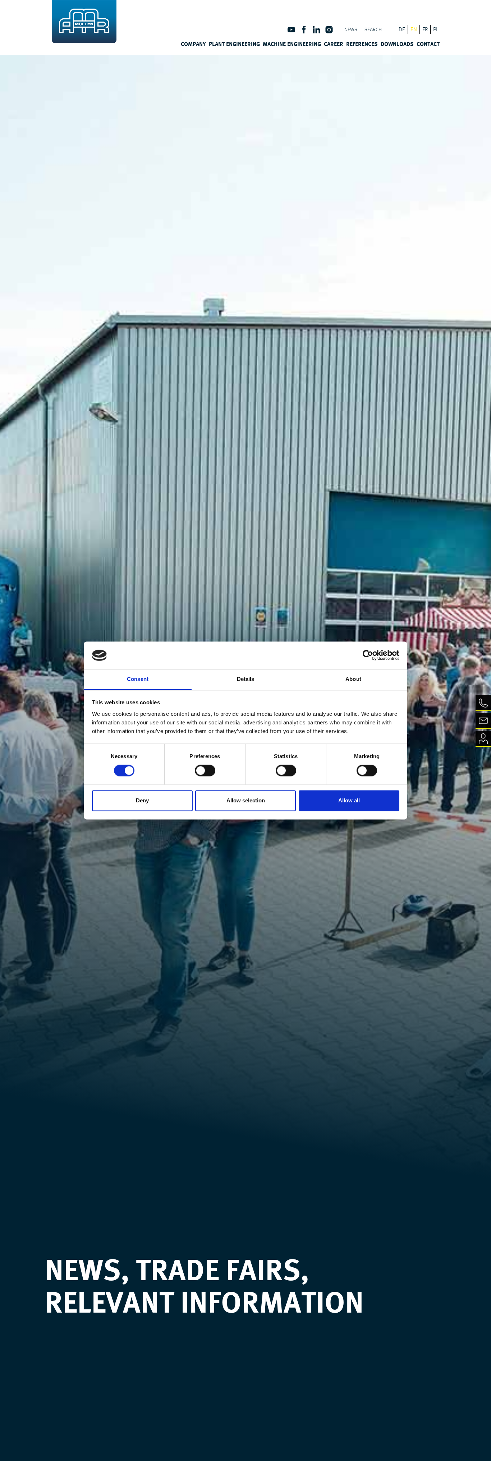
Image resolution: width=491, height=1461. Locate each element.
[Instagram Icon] (329, 32)
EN (413, 29)
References (362, 44)
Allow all (349, 800)
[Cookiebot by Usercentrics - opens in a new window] (367, 655)
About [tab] (353, 679)
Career (333, 44)
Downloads (397, 44)
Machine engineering (292, 44)
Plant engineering (234, 44)
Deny (142, 800)
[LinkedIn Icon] (316, 32)
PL (436, 29)
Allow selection (245, 800)
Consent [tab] (137, 679)
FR (425, 29)
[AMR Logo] (84, 21)
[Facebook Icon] (303, 32)
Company (193, 44)
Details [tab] (245, 679)
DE (402, 29)
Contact (428, 44)
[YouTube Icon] (291, 32)
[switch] (205, 770)
